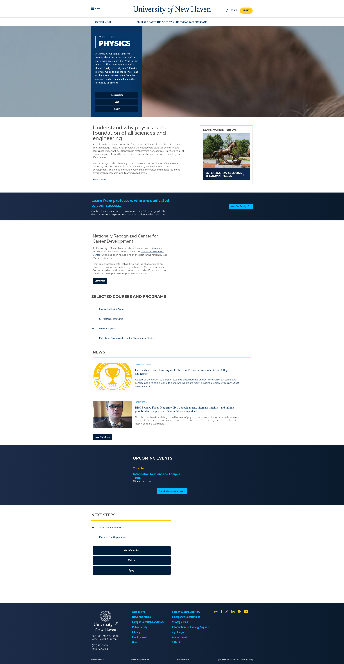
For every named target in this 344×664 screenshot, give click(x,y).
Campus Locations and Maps (148, 622)
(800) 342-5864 (100, 649)
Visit (117, 102)
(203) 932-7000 (100, 645)
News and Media (141, 617)
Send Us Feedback (97, 660)
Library (136, 632)
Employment (139, 637)
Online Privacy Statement (140, 660)
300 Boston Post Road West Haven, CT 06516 (105, 638)
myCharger (178, 632)
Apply (246, 10)
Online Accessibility (182, 660)
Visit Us (131, 560)
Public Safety (139, 627)
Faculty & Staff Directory (186, 611)
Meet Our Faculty (239, 206)
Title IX (176, 642)
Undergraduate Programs (191, 22)
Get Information (131, 550)
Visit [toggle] (234, 10)
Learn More (100, 281)
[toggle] (227, 10)
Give (134, 642)
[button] (96, 9)
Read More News (102, 437)
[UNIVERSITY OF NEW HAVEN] (112, 621)
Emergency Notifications (186, 617)
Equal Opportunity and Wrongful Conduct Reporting (235, 660)
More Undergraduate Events (172, 491)
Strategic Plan (180, 622)
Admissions (138, 611)
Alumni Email (179, 637)
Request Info (117, 95)
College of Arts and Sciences (155, 22)
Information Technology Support (190, 627)
